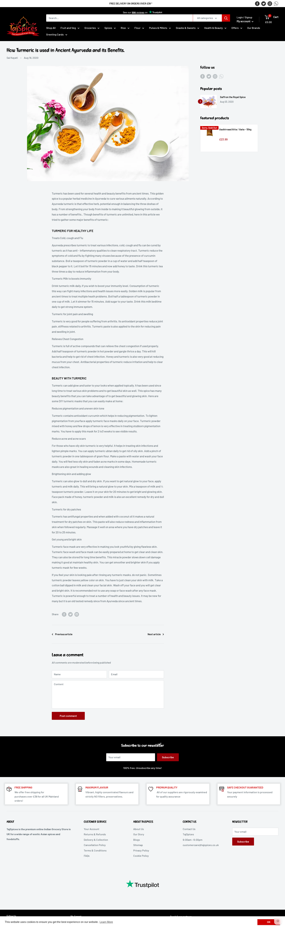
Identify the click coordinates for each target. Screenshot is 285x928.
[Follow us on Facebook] (257, 3)
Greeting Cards (55, 34)
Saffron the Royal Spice (233, 97)
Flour (137, 27)
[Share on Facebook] (64, 614)
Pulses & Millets (158, 27)
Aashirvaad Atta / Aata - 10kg (235, 129)
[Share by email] (76, 614)
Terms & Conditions (95, 850)
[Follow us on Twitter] (263, 3)
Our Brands (253, 27)
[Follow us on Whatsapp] (276, 3)
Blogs (136, 839)
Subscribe (168, 757)
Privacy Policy (141, 850)
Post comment (68, 715)
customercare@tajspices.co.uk (201, 845)
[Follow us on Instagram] (270, 3)
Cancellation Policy (95, 845)
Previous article (63, 634)
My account (244, 21)
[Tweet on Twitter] (70, 614)
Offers (235, 27)
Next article (154, 634)
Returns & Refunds (95, 834)
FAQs (87, 855)
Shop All (51, 27)
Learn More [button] (106, 922)
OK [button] (268, 922)
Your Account (91, 828)
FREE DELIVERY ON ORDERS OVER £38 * (130, 3)
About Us (138, 828)
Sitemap (138, 845)
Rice (123, 27)
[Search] (226, 18)
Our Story (138, 834)
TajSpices (188, 834)
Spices (108, 27)
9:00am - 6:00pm (192, 839)
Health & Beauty (213, 27)
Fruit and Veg (68, 27)
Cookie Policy (141, 855)
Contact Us (189, 828)
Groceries (90, 27)
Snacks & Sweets (186, 27)
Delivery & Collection (96, 839)
